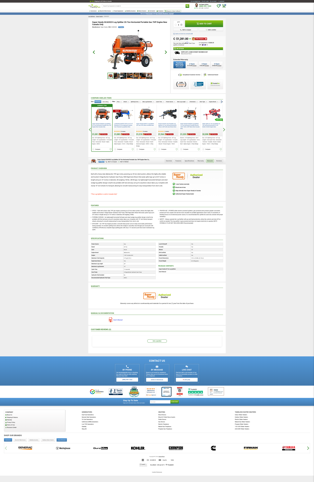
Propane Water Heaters (241, 424)
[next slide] (165, 52)
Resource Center (12, 427)
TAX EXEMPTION (196, 1)
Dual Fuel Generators (88, 415)
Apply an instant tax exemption (183, 33)
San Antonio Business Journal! (165, 13)
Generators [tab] (8, 440)
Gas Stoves (161, 422)
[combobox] (144, 6)
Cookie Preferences (157, 472)
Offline (187, 380)
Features (178, 161)
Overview (169, 161)
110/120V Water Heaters (242, 426)
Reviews (219, 161)
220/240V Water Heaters (242, 429)
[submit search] (187, 6)
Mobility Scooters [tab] (34, 440)
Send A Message (157, 380)
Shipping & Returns (12, 417)
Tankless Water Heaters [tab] (48, 440)
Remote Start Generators (89, 417)
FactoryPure (162, 456)
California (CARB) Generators (90, 422)
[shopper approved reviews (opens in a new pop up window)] (181, 84)
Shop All (84, 429)
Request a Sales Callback (173, 11)
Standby (84, 426)
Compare (97, 149)
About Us (9, 415)
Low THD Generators (88, 424)
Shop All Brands (62, 440)
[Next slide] (224, 130)
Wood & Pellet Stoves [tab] (20, 440)
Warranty (201, 161)
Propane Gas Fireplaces (165, 429)
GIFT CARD (206, 1)
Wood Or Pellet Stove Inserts (166, 417)
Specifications (189, 161)
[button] (111, 149)
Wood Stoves (162, 415)
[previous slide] (94, 52)
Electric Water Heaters (241, 419)
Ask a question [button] (157, 341)
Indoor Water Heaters (241, 415)
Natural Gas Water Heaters (242, 422)
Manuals (210, 161)
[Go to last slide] (90, 130)
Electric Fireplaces (163, 424)
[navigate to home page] (94, 6)
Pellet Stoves (162, 419)
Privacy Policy (11, 422)
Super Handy (99, 16)
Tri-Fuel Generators (87, 419)
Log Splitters (91, 16)
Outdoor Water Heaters (241, 417)
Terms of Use (11, 425)
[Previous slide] (6, 448)
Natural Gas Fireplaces (164, 426)
